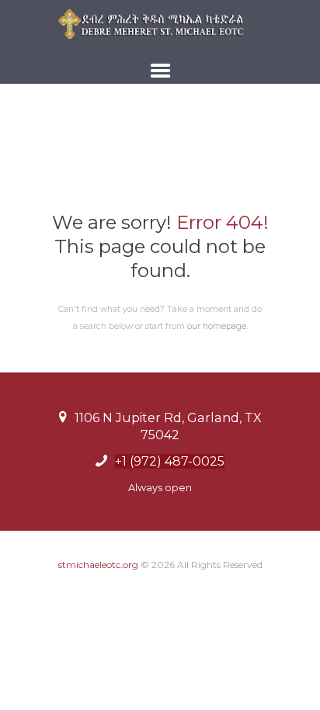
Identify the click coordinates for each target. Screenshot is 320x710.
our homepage (216, 326)
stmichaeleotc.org (98, 564)
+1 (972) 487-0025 (169, 461)
